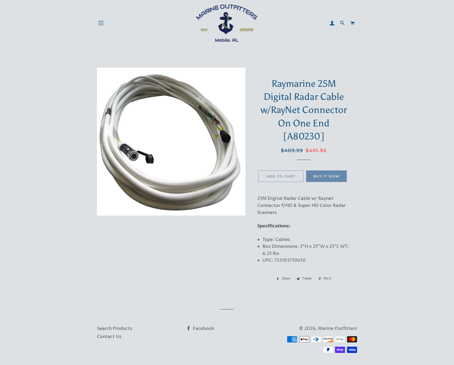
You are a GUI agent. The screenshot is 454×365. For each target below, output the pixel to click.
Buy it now (326, 176)
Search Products (114, 328)
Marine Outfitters (337, 328)
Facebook (203, 328)
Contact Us (109, 337)
